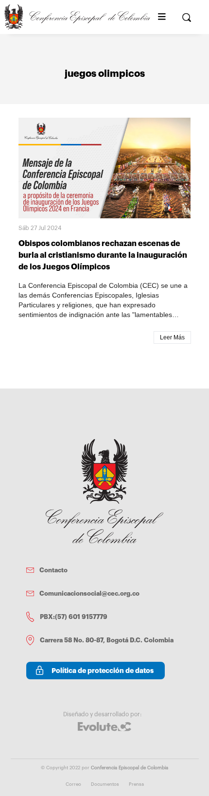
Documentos (105, 784)
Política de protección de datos (103, 670)
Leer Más (172, 337)
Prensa (136, 784)
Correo (73, 784)
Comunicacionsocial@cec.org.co (89, 593)
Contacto (53, 570)
